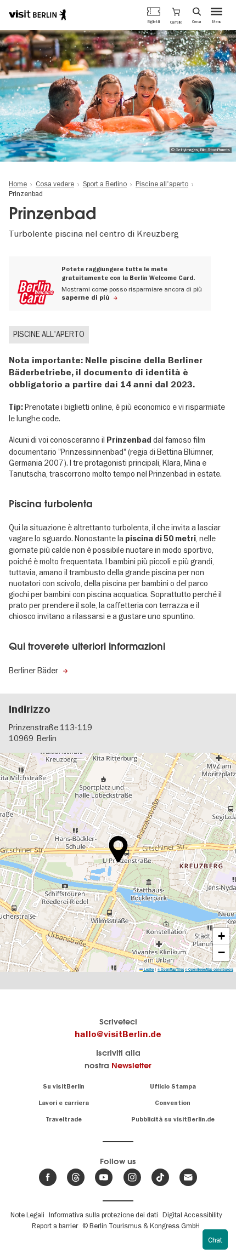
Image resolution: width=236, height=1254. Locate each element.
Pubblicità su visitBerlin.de (173, 1119)
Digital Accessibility (192, 1214)
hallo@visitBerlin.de (118, 1034)
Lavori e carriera (63, 1103)
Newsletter (131, 1065)
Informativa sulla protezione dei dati (103, 1214)
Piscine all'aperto (49, 334)
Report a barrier (55, 1225)
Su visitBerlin (64, 1086)
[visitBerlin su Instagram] (132, 1177)
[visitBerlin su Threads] (76, 1177)
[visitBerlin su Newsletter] (188, 1177)
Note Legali (27, 1214)
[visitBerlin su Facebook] (48, 1177)
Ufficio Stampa (173, 1086)
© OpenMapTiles (171, 969)
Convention (172, 1103)
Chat (215, 1239)
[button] (176, 14)
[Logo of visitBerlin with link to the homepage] (37, 15)
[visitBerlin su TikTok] (160, 1177)
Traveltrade (64, 1119)
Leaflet (148, 969)
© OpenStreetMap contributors (209, 969)
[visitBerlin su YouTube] (104, 1177)
